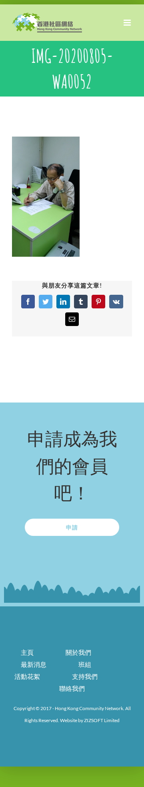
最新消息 (33, 664)
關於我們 (78, 652)
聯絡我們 (72, 688)
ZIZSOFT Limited (102, 720)
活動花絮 (27, 676)
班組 (84, 664)
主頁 (27, 652)
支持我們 (85, 676)
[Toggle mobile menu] (128, 22)
